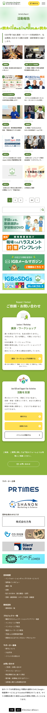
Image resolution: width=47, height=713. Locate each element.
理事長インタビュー (12, 582)
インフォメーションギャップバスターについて (22, 578)
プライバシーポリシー (13, 671)
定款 (7, 590)
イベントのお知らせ (12, 656)
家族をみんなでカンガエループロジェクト (20, 638)
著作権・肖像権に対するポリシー (17, 678)
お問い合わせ (25, 464)
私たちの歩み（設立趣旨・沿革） (17, 593)
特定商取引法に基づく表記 (15, 674)
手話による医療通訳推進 (14, 634)
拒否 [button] (18, 710)
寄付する (35, 3)
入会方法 (8, 652)
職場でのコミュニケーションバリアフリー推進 (22, 619)
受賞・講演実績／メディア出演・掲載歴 (19, 597)
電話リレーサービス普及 (14, 630)
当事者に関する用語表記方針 (15, 682)
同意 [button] (11, 710)
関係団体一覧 (10, 608)
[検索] (42, 210)
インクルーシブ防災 (12, 626)
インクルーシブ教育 (12, 623)
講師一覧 (8, 586)
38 (32, 200)
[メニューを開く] (43, 3)
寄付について (10, 648)
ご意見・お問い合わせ (13, 667)
